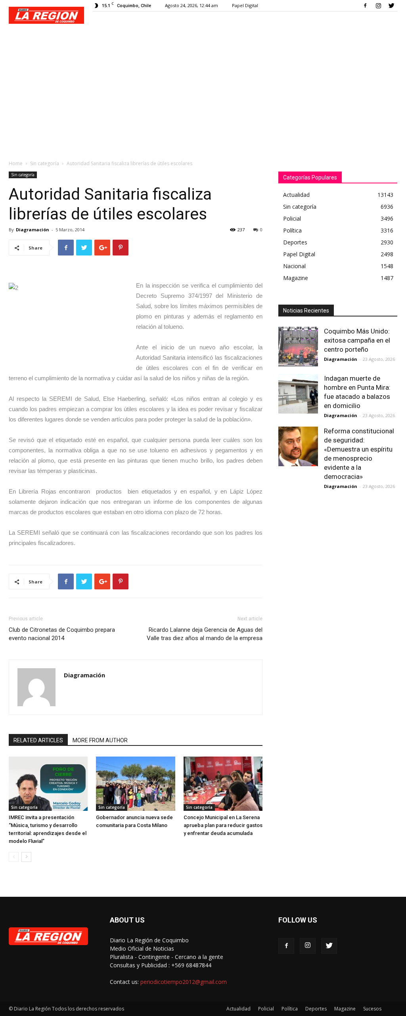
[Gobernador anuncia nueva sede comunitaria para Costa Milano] (135, 784)
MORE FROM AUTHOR (100, 740)
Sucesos (372, 1008)
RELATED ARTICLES (38, 740)
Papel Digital (245, 5)
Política (290, 1008)
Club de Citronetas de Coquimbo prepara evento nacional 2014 (62, 634)
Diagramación (32, 230)
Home (16, 163)
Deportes (316, 1008)
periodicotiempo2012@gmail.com (183, 982)
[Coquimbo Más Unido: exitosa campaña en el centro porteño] (298, 346)
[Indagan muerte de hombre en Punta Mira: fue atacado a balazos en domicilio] (298, 394)
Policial (266, 1008)
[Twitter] (391, 5)
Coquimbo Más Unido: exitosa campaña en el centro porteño (357, 340)
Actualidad (238, 1008)
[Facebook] (365, 5)
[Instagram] (378, 5)
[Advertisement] (203, 91)
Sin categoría (44, 163)
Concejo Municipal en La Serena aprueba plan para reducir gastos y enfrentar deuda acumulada (223, 825)
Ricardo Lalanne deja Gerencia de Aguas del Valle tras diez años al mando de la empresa (204, 634)
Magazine (345, 1008)
